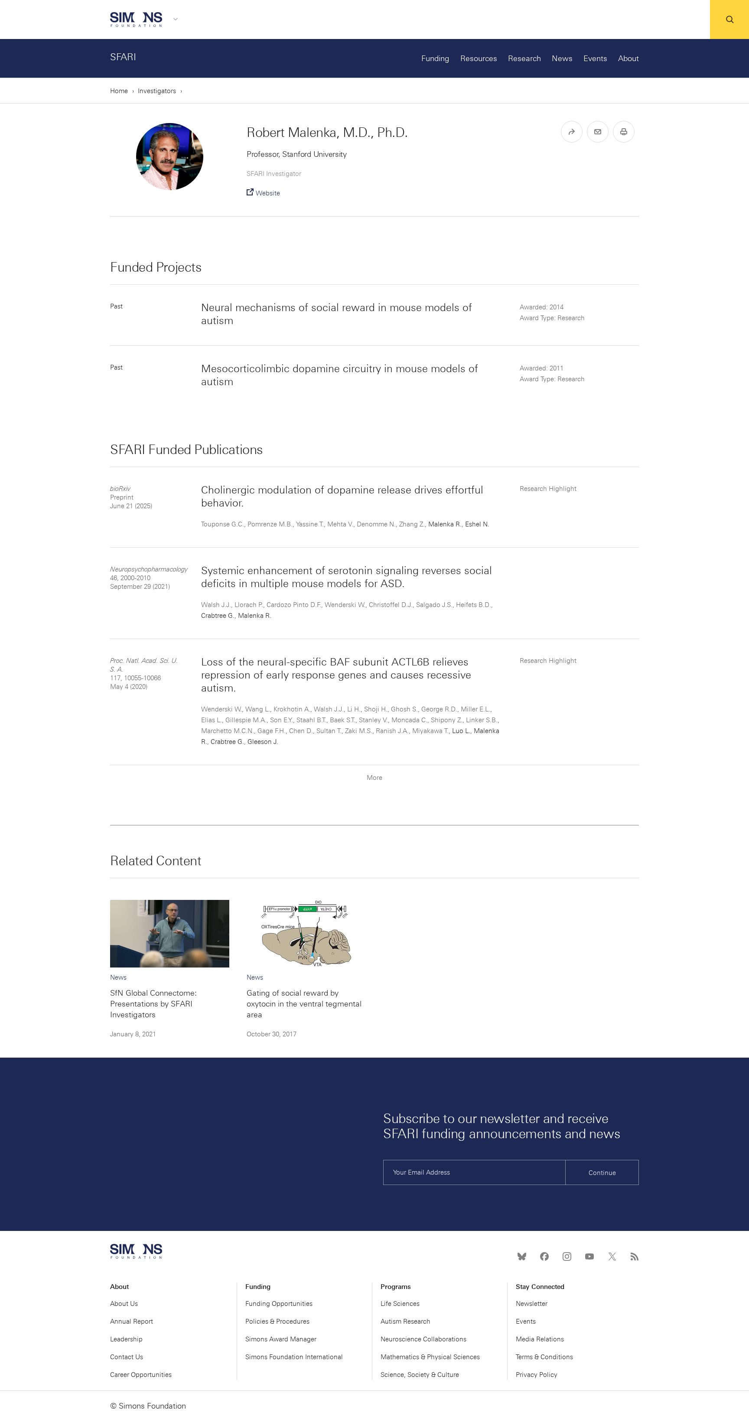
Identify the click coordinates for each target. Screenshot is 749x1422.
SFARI (123, 57)
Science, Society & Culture (420, 1375)
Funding (435, 58)
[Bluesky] (522, 1256)
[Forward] (572, 132)
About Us (124, 1304)
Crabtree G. (217, 616)
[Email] (598, 132)
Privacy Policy (536, 1375)
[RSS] (634, 1256)
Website (268, 193)
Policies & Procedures (277, 1321)
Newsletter (531, 1304)
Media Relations (540, 1339)
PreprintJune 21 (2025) (131, 497)
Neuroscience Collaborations (423, 1339)
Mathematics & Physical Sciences (430, 1357)
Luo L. (461, 731)
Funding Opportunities (279, 1304)
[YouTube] (589, 1256)
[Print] (624, 132)
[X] (612, 1256)
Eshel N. (477, 524)
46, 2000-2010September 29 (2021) (149, 578)
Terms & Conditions (544, 1357)
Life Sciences (400, 1304)
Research (524, 58)
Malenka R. (445, 524)
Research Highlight (548, 489)
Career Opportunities (141, 1375)
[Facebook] (544, 1256)
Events (595, 58)
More (374, 778)
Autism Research (405, 1321)
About (628, 58)
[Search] (729, 19)
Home (119, 91)
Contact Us (126, 1357)
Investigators (157, 91)
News (562, 58)
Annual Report (131, 1321)
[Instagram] (567, 1256)
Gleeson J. (262, 742)
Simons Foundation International (294, 1357)
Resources (478, 58)
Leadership (126, 1339)
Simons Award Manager (280, 1339)
